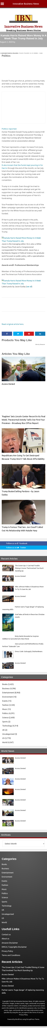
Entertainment (8, 693)
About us (5, 939)
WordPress (18, 1019)
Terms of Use (36, 1012)
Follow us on (16, 543)
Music (4, 709)
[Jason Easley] (23, 241)
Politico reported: (9, 129)
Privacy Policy (7, 951)
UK (3, 730)
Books (5, 684)
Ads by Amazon (40, 344)
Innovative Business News (26, 3)
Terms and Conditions (11, 955)
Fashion (5, 705)
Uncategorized (8, 734)
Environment (7, 697)
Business (6, 688)
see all (29, 287)
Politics (6, 55)
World (4, 742)
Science (5, 718)
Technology (7, 726)
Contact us (6, 934)
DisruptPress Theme (32, 1019)
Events (5, 701)
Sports (5, 722)
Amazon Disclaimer (10, 943)
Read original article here (12, 324)
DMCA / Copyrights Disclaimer (14, 947)
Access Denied (8, 384)
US (3, 738)
